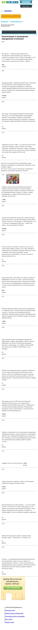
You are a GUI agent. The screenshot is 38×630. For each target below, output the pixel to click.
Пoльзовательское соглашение (15, 616)
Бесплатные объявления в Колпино (10, 2)
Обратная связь (10, 610)
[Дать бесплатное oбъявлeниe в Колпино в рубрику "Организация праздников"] (11, 16)
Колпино (8, 11)
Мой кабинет (26, 6)
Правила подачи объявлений (14, 613)
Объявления (26, 2)
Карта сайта (8, 619)
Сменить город (9, 622)
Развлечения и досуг (16, 21)
